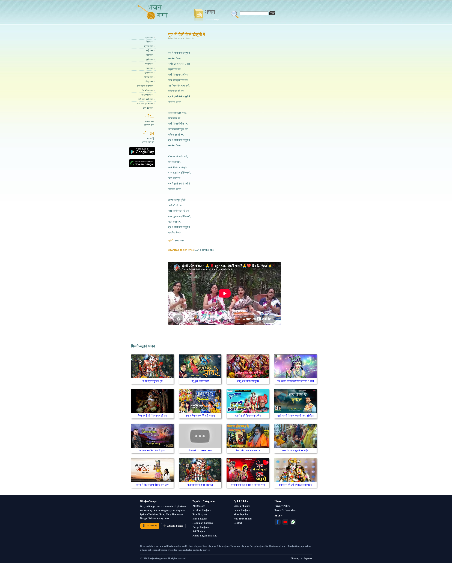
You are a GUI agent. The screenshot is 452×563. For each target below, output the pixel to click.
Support (308, 558)
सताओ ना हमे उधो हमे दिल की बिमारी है (295, 484)
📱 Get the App (149, 525)
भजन (212, 15)
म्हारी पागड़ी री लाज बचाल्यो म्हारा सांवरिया (295, 415)
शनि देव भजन (148, 108)
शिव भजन (149, 42)
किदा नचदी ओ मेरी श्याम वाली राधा (152, 415)
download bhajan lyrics (181, 249)
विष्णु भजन (149, 81)
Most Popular (241, 514)
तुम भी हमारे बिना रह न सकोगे (248, 415)
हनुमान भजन (148, 46)
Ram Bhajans (199, 514)
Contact (238, 523)
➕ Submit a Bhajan (173, 525)
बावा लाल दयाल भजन (145, 103)
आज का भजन (149, 121)
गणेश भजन (149, 64)
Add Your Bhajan (243, 518)
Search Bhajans (242, 506)
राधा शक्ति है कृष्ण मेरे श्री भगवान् (200, 415)
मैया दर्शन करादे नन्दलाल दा (248, 450)
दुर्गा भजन (149, 59)
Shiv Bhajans (199, 518)
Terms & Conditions (285, 510)
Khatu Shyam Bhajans (204, 535)
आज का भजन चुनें (148, 142)
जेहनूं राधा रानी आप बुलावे (248, 381)
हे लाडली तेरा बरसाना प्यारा (200, 450)
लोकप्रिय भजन (149, 125)
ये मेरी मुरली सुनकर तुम (152, 381)
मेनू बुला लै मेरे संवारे (200, 381)
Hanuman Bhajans (202, 523)
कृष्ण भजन (149, 37)
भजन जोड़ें (150, 138)
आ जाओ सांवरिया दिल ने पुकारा (152, 450)
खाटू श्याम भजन (147, 95)
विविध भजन (148, 77)
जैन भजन (149, 55)
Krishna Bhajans (201, 510)
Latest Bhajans (241, 510)
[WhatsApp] (293, 522)
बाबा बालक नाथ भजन (145, 86)
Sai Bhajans (198, 531)
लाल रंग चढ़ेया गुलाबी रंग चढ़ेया (295, 450)
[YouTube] (285, 522)
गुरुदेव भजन (148, 72)
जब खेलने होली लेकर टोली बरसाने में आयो (295, 381)
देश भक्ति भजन (147, 90)
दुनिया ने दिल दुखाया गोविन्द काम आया (152, 484)
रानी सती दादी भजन (145, 99)
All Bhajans (198, 506)
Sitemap (295, 558)
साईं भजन (149, 50)
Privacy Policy (282, 506)
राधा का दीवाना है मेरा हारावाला (200, 484)
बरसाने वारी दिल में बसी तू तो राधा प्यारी (248, 484)
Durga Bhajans (200, 527)
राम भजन (149, 68)
